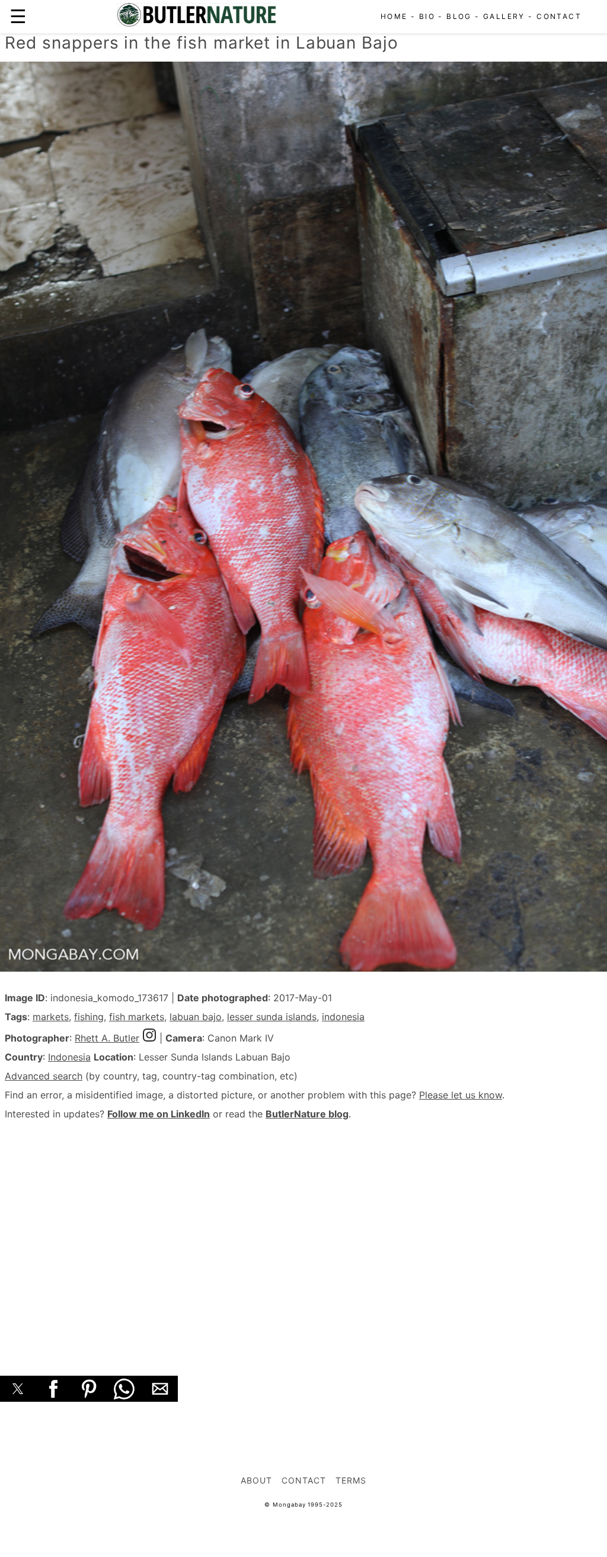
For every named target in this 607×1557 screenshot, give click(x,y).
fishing (89, 1017)
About (256, 1480)
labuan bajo (196, 1017)
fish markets (136, 1017)
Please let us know (460, 1095)
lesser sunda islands (272, 1017)
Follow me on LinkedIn (158, 1114)
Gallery (504, 16)
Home (394, 16)
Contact (559, 16)
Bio (427, 16)
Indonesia (69, 1057)
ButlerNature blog (307, 1114)
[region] (303, 1234)
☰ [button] (18, 16)
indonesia (343, 1017)
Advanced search (43, 1076)
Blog (459, 16)
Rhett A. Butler (107, 1038)
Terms (351, 1480)
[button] (18, 1389)
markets (51, 1017)
